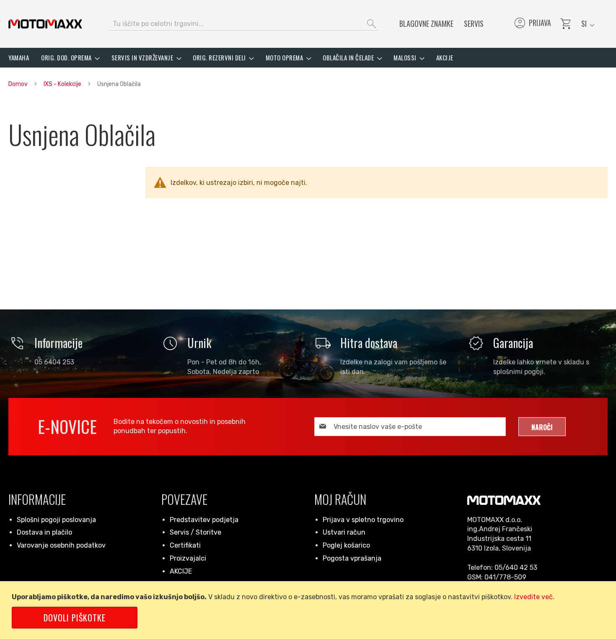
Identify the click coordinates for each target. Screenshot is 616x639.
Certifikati (185, 545)
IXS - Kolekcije (63, 84)
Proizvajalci (188, 558)
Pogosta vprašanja (352, 558)
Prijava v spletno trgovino (363, 520)
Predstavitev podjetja (204, 520)
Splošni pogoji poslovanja (56, 520)
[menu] (308, 58)
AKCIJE (181, 571)
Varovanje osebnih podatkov (61, 545)
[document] (309, 610)
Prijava (532, 24)
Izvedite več (533, 597)
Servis (474, 23)
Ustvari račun (344, 532)
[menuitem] (18, 58)
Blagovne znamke (426, 23)
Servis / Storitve (195, 532)
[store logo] (45, 24)
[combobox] (243, 24)
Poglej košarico (346, 545)
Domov (18, 84)
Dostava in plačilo (44, 532)
